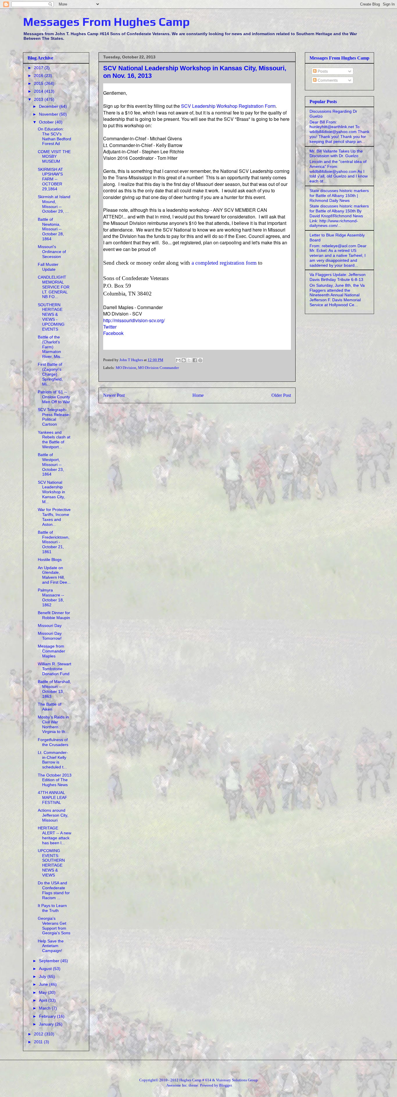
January (47, 1024)
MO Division (126, 367)
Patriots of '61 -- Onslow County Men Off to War (54, 397)
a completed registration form (224, 263)
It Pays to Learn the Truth (52, 908)
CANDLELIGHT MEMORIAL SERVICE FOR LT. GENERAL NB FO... (53, 287)
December (49, 106)
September (49, 960)
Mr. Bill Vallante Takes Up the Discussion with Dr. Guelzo (336, 153)
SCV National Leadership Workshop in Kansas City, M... (51, 492)
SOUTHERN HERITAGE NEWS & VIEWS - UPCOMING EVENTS (51, 316)
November (49, 114)
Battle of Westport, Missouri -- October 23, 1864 (51, 464)
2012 (39, 1034)
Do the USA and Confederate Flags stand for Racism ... (54, 890)
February (48, 1016)
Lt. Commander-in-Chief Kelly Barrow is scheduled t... (53, 759)
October (47, 122)
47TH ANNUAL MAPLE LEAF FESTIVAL (52, 797)
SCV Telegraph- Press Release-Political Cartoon (54, 416)
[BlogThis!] (184, 360)
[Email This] (178, 360)
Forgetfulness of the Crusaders (53, 742)
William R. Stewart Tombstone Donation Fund (54, 669)
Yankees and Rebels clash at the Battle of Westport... (54, 439)
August (46, 968)
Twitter (110, 326)
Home (198, 395)
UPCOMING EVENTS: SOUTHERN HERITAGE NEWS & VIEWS (51, 862)
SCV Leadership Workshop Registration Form (228, 106)
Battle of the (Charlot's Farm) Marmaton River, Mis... (51, 347)
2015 (39, 83)
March (45, 1008)
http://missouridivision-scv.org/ (134, 320)
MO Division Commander (158, 367)
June (44, 984)
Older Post (281, 395)
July (43, 976)
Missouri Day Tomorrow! (50, 636)
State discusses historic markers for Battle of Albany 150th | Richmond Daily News (339, 195)
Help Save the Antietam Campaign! (51, 946)
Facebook (113, 333)
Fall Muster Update (48, 267)
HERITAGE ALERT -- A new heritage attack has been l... (54, 835)
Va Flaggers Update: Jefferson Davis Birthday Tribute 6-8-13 (338, 277)
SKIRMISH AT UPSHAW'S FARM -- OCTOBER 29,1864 (50, 179)
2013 (39, 99)
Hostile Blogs (50, 559)
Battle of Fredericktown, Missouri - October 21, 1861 (53, 542)
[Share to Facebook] (195, 360)
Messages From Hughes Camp (106, 21)
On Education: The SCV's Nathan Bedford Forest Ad (54, 136)
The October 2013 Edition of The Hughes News (54, 780)
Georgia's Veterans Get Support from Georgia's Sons (54, 925)
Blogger (225, 1085)
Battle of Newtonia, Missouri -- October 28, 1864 (51, 229)
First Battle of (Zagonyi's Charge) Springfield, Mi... (50, 374)
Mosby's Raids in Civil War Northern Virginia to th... (53, 724)
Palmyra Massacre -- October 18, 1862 (51, 597)
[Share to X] (189, 360)
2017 (39, 67)
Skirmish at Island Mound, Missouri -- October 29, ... (54, 204)
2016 (39, 75)
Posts (322, 71)
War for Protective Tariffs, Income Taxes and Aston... (54, 516)
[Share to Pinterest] (200, 360)
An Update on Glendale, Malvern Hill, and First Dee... (54, 575)
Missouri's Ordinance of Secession (52, 251)
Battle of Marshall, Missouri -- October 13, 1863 (54, 688)
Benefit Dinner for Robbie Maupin (54, 615)
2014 (39, 91)
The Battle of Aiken (49, 706)
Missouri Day (50, 625)
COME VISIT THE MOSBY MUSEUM (54, 156)
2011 (39, 1041)
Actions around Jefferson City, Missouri (53, 815)
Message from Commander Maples (51, 651)
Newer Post (114, 395)
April (43, 1000)
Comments (327, 80)
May (43, 992)
